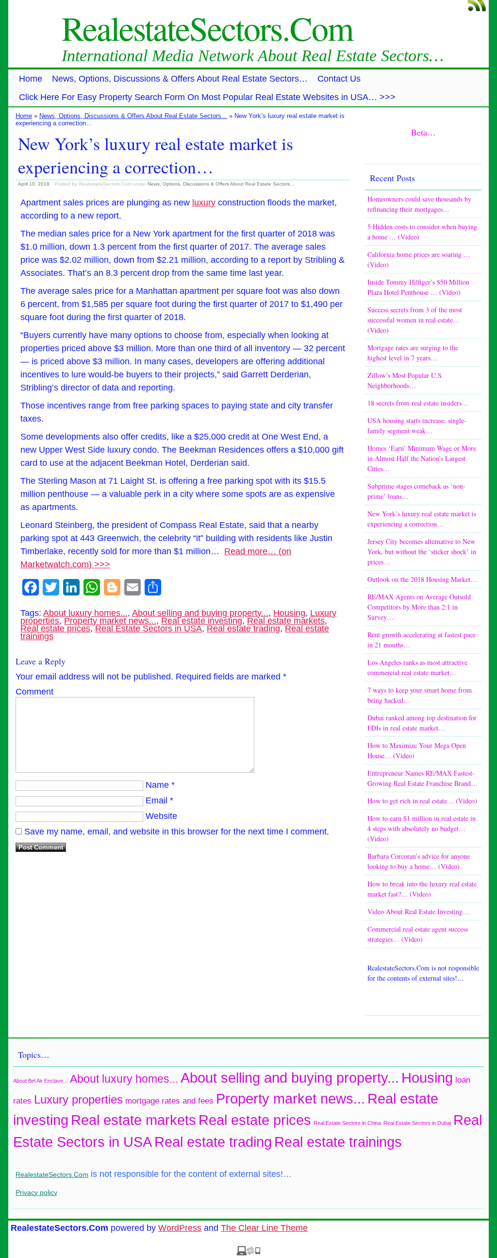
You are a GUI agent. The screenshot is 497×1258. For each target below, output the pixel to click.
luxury (203, 202)
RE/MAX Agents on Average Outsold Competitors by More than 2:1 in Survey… (419, 607)
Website (161, 816)
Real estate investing (201, 621)
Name (157, 785)
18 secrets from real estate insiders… (417, 403)
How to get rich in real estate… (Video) (422, 800)
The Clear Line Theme (264, 1228)
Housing (289, 613)
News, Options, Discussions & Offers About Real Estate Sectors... (133, 115)
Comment (34, 692)
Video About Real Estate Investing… (418, 911)
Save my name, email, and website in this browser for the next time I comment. (176, 831)
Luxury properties (78, 1099)
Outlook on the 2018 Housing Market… (422, 579)
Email (156, 800)
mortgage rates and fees (169, 1100)
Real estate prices (55, 628)
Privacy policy (36, 1192)
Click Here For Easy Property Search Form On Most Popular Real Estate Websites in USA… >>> (207, 97)
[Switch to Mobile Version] (248, 1253)
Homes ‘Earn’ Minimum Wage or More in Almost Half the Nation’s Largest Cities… (421, 458)
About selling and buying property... (200, 613)
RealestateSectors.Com (207, 28)
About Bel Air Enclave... (40, 1081)
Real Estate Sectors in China (347, 1123)
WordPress (179, 1228)
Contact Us (339, 79)
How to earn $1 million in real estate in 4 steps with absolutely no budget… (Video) (421, 828)
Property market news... (110, 621)
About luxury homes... (85, 613)
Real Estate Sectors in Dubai (417, 1123)
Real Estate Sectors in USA (148, 628)
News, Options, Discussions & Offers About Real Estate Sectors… (180, 79)
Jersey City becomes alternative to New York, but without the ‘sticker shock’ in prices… (421, 551)
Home (30, 79)
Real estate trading (243, 628)
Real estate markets (286, 621)
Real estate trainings (338, 1142)
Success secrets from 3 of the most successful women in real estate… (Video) (414, 320)
